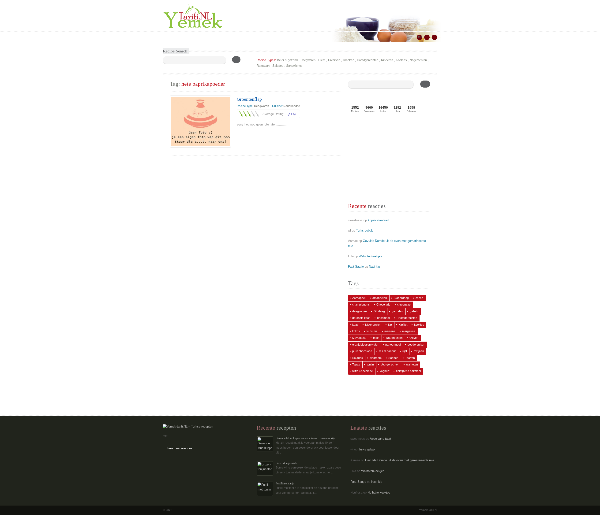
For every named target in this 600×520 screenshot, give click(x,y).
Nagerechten (418, 60)
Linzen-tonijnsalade (286, 463)
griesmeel (383, 318)
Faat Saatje (356, 266)
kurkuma (372, 331)
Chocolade (383, 304)
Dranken (348, 60)
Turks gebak (364, 230)
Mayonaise (359, 337)
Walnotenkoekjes (370, 256)
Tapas (356, 364)
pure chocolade (362, 351)
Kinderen (387, 60)
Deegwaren (307, 60)
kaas (355, 324)
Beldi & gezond (287, 60)
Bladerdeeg (401, 298)
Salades (277, 65)
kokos (356, 331)
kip (390, 324)
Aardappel (359, 298)
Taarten (410, 358)
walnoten (412, 364)
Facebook (427, 37)
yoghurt (384, 371)
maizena (389, 331)
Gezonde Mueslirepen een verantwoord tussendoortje (305, 438)
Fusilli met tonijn (285, 483)
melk (376, 337)
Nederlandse (291, 106)
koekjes (419, 324)
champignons (361, 304)
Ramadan (263, 65)
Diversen (334, 60)
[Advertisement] (389, 159)
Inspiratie (228, 37)
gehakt (414, 311)
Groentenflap (249, 99)
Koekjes (401, 60)
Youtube (434, 37)
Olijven (413, 337)
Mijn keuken (208, 37)
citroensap (404, 304)
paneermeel (393, 344)
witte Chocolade (362, 371)
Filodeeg (379, 311)
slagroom (376, 358)
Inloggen (282, 37)
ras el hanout (387, 351)
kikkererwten (373, 324)
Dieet (321, 60)
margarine (408, 331)
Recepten (186, 37)
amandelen (379, 298)
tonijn (370, 364)
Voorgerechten (390, 364)
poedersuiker (416, 344)
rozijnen (419, 351)
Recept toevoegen (419, 37)
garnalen (397, 311)
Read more (248, 134)
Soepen (393, 358)
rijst (404, 351)
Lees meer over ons (179, 448)
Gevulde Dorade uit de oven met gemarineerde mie (399, 460)
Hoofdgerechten (367, 60)
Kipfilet (403, 324)
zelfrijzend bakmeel (408, 371)
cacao (419, 298)
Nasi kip (374, 266)
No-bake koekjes (379, 492)
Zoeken (265, 37)
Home (170, 37)
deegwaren (359, 311)
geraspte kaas (361, 318)
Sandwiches (294, 65)
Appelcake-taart (378, 220)
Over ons (247, 37)
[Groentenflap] (200, 122)
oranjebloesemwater (365, 344)
